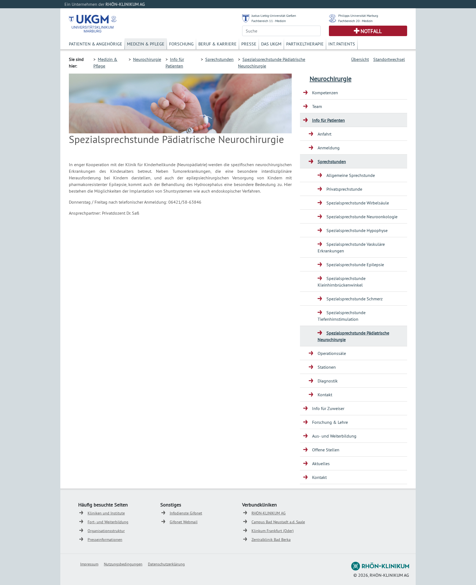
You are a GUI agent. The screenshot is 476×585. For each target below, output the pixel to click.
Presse (248, 44)
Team (317, 106)
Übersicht (360, 59)
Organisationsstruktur (106, 530)
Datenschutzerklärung (166, 564)
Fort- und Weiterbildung (108, 521)
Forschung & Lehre (330, 422)
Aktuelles (321, 463)
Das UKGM (271, 44)
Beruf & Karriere (217, 44)
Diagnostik (328, 381)
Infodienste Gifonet (186, 513)
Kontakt (325, 394)
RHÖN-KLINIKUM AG (268, 513)
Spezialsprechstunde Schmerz (354, 298)
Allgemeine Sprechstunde (350, 175)
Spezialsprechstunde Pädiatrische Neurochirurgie (353, 336)
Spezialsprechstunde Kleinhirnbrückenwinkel (342, 282)
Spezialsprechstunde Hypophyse (357, 230)
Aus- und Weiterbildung (334, 436)
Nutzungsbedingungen (123, 564)
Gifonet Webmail (184, 521)
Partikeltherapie (305, 44)
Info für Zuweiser (328, 408)
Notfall (371, 31)
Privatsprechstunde (344, 189)
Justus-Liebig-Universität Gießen (273, 16)
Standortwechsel (389, 59)
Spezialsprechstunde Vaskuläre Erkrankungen (351, 247)
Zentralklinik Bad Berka (271, 539)
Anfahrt (324, 134)
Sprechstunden (219, 59)
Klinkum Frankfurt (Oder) (272, 530)
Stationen (327, 367)
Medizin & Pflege (145, 44)
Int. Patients (341, 44)
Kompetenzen (325, 92)
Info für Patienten (328, 120)
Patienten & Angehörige (95, 44)
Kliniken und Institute (106, 513)
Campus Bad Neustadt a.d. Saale (278, 521)
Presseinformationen (105, 539)
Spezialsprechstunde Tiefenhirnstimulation (342, 316)
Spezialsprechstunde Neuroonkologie (361, 216)
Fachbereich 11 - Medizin (268, 21)
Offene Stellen (325, 449)
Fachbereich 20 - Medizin (355, 21)
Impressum (89, 564)
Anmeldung (329, 147)
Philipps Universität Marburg (358, 16)
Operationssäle (332, 353)
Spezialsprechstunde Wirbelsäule (357, 203)
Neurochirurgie (147, 59)
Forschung (181, 44)
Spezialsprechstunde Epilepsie (355, 264)
